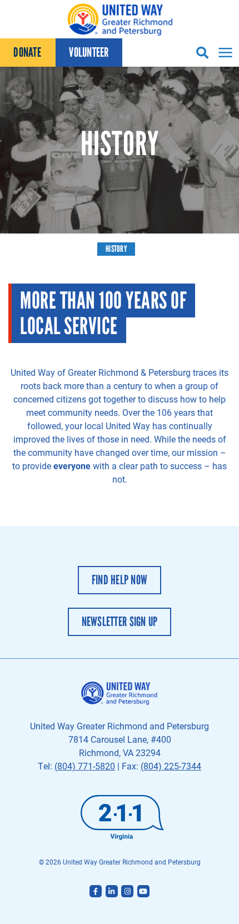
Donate (27, 52)
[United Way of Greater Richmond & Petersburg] (119, 19)
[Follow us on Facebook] (95, 891)
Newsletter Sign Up (120, 621)
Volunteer (88, 52)
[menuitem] (28, 52)
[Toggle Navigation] (223, 52)
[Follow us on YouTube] (143, 891)
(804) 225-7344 (171, 766)
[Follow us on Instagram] (127, 891)
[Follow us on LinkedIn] (112, 891)
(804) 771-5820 (84, 766)
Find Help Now (119, 580)
